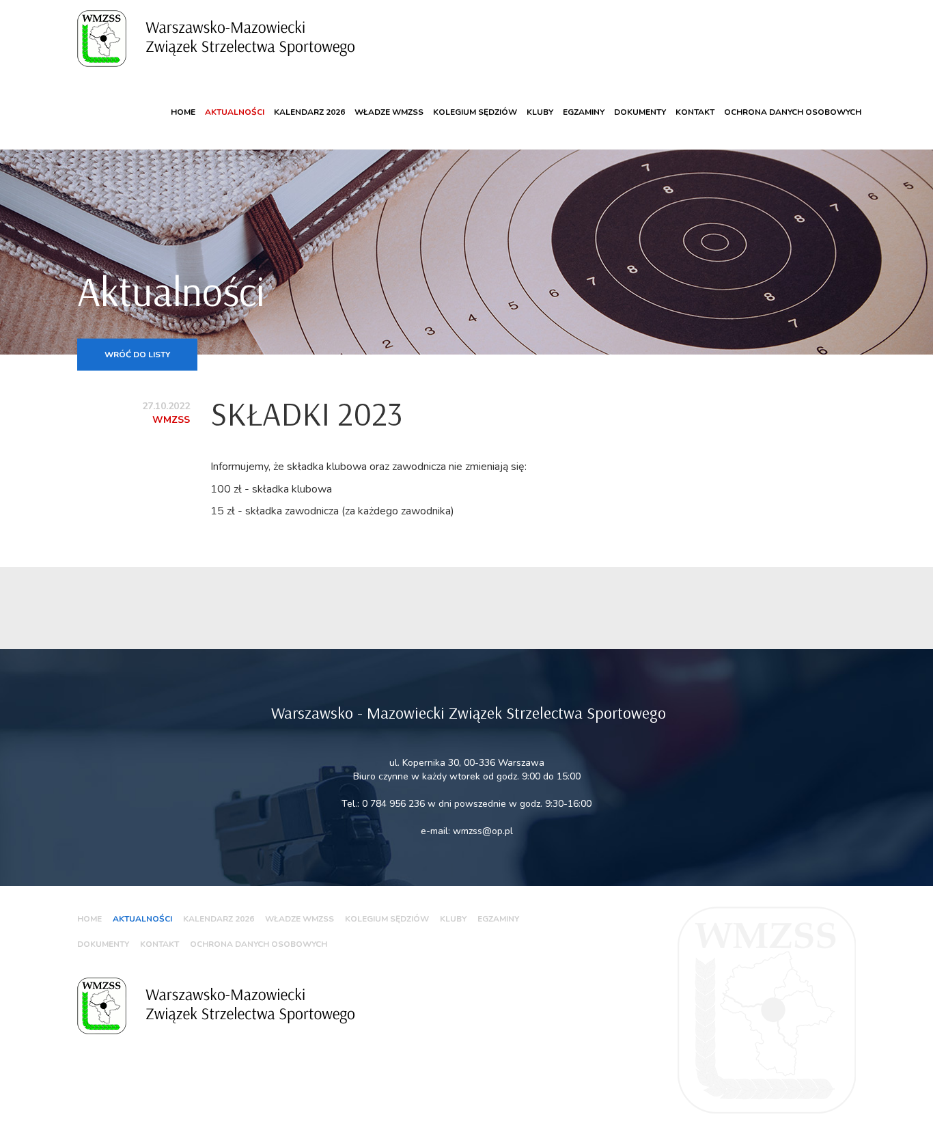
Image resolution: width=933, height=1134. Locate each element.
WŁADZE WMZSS (388, 112)
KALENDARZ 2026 (309, 112)
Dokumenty (640, 112)
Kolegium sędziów (475, 112)
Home (183, 112)
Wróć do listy (137, 353)
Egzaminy (583, 112)
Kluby (540, 112)
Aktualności (234, 112)
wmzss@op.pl (483, 831)
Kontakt (695, 112)
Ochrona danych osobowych (792, 112)
